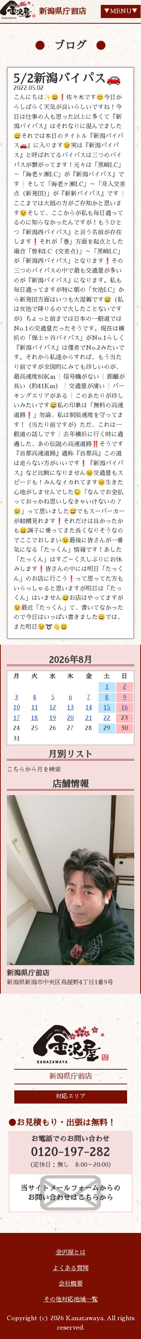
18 (34, 718)
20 (70, 718)
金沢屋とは (71, 1252)
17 (16, 718)
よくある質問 (71, 1268)
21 (88, 718)
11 (34, 707)
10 (16, 707)
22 (106, 718)
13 (70, 707)
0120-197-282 (70, 1152)
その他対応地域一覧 (71, 1299)
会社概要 (71, 1284)
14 (88, 707)
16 (124, 707)
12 (52, 707)
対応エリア (71, 1096)
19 (52, 718)
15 (106, 707)
